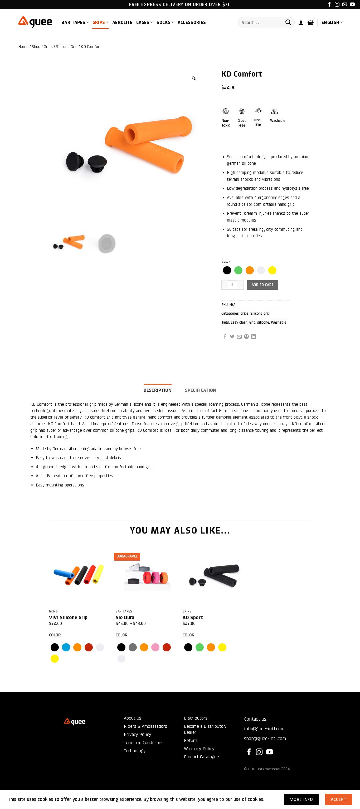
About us (132, 718)
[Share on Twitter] (232, 337)
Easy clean (239, 322)
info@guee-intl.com (264, 728)
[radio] (227, 270)
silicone (263, 322)
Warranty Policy (199, 748)
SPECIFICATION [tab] (200, 390)
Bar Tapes (73, 22)
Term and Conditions (143, 742)
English (330, 22)
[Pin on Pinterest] (246, 337)
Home (23, 46)
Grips (99, 22)
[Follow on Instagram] (337, 4)
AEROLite (122, 22)
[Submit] (288, 22)
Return (190, 740)
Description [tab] (158, 390)
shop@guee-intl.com (265, 738)
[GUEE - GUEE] (35, 22)
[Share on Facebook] (225, 337)
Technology (135, 750)
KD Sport (193, 617)
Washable (278, 322)
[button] (301, 22)
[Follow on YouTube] (352, 4)
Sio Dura (125, 617)
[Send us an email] (344, 4)
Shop (36, 46)
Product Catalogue (201, 756)
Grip (252, 322)
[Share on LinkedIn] (253, 337)
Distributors (195, 718)
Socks (164, 22)
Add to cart (263, 285)
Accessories (192, 22)
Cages (142, 22)
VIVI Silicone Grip (68, 617)
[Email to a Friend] (239, 337)
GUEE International (264, 769)
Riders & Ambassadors (145, 726)
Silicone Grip (66, 46)
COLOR (226, 261)
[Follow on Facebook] (329, 4)
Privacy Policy (137, 734)
